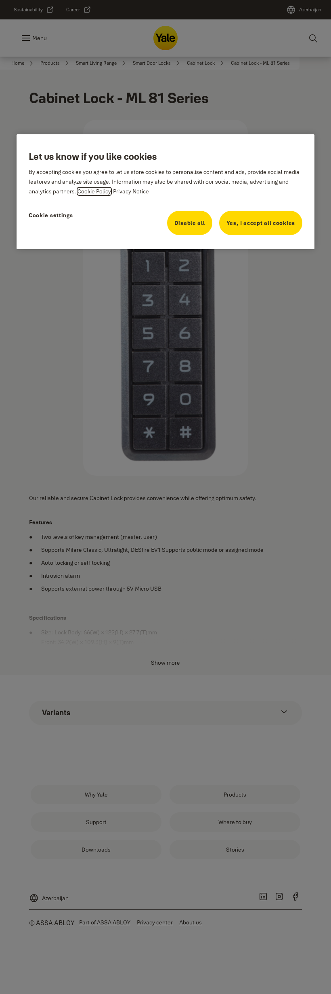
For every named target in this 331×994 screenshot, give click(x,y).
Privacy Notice (131, 191)
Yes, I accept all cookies (260, 223)
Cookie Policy (94, 191)
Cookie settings (51, 215)
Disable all (189, 223)
